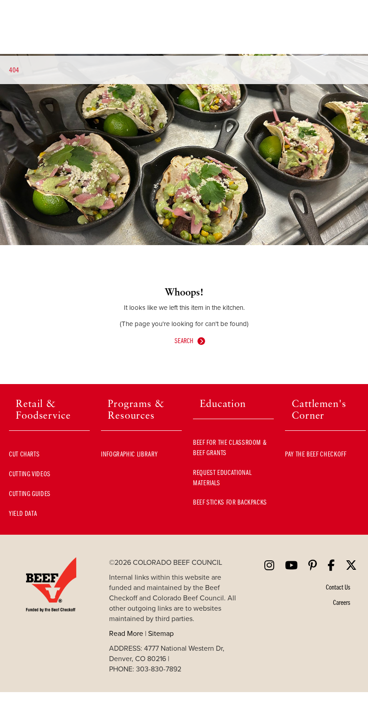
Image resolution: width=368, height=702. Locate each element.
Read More (126, 633)
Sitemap (161, 633)
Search (184, 340)
